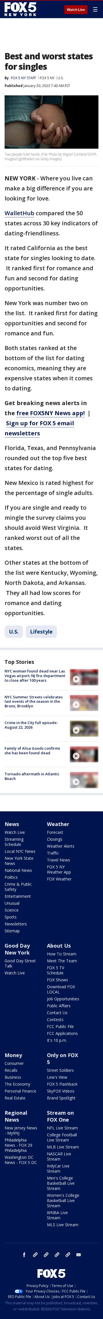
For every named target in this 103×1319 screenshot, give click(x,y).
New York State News (19, 860)
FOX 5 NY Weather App (59, 869)
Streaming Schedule (14, 841)
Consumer (14, 1063)
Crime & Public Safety (18, 886)
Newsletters (16, 924)
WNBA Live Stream (57, 1215)
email (78, 1254)
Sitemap (12, 930)
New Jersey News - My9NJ (21, 1130)
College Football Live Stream (62, 1137)
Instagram (35, 1254)
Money (13, 1055)
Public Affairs (59, 1005)
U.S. (61, 77)
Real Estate (15, 1098)
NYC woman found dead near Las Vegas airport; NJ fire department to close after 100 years (35, 675)
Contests (55, 1019)
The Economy (17, 1084)
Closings (54, 839)
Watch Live (76, 10)
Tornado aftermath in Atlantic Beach (32, 776)
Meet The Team (62, 960)
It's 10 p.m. (57, 1040)
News (12, 824)
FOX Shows (57, 979)
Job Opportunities (63, 998)
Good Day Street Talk (20, 963)
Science (12, 910)
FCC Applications (62, 1033)
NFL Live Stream (62, 1128)
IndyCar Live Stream (58, 1168)
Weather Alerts (60, 846)
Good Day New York (17, 949)
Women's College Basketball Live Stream (63, 1200)
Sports (11, 917)
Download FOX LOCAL (61, 989)
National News (18, 870)
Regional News (16, 1116)
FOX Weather (59, 879)
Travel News (58, 860)
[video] (84, 677)
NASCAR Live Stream (59, 1156)
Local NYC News (20, 851)
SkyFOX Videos (60, 1091)
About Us (59, 945)
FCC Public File (60, 1026)
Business (13, 1077)
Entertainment (18, 896)
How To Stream (61, 954)
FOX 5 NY (47, 77)
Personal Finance (20, 1091)
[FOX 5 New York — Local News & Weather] (21, 9)
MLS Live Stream (62, 1224)
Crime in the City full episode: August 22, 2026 (31, 725)
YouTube (57, 1254)
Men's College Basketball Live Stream (61, 1183)
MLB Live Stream (63, 1147)
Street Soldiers (60, 1070)
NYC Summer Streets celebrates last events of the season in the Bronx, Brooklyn (34, 701)
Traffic (53, 853)
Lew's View (57, 1077)
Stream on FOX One (60, 1116)
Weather (58, 824)
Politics (11, 877)
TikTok (46, 1254)
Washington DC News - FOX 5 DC (21, 1159)
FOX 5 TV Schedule (55, 970)
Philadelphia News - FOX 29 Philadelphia (18, 1145)
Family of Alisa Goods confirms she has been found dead (32, 750)
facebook (24, 1254)
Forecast (55, 832)
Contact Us (57, 1012)
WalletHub (19, 213)
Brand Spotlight (61, 1098)
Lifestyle (41, 631)
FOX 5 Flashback (62, 1084)
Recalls (11, 1070)
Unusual (12, 903)
